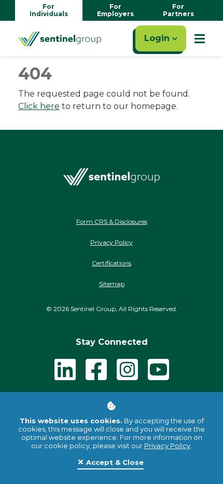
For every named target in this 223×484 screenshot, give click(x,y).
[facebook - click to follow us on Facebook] (96, 369)
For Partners (178, 10)
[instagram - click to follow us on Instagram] (127, 369)
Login (158, 38)
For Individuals (49, 10)
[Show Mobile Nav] (199, 38)
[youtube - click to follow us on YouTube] (158, 369)
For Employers (115, 10)
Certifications (111, 263)
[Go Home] (59, 38)
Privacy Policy (167, 445)
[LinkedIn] (65, 369)
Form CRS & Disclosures (111, 221)
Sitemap (111, 284)
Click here (39, 106)
